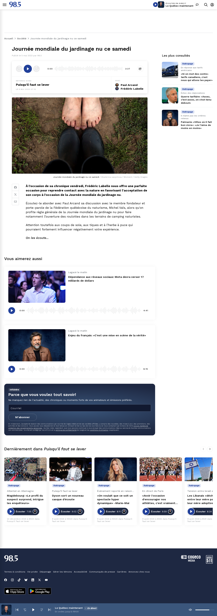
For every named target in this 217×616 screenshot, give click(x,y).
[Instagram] (12, 580)
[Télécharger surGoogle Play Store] (39, 591)
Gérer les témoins (62, 572)
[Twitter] (15, 194)
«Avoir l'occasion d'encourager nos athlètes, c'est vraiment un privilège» (158, 499)
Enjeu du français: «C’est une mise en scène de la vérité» (107, 335)
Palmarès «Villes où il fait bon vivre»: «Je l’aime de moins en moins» (196, 124)
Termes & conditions (14, 572)
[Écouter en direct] (155, 4)
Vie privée (32, 572)
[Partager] (140, 69)
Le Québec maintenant (179, 5)
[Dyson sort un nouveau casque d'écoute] (70, 469)
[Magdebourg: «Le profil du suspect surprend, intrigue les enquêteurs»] (25, 469)
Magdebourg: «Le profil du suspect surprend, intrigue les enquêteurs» (25, 499)
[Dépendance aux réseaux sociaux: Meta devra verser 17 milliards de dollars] (36, 287)
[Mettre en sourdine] (190, 609)
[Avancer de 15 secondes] (36, 69)
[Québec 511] (209, 562)
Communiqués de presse (102, 572)
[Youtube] (46, 580)
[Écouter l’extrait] (28, 69)
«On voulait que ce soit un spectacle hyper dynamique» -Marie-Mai (115, 499)
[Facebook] (15, 187)
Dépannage (45, 572)
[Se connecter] (212, 4)
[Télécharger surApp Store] (15, 591)
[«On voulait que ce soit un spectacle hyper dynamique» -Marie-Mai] (115, 469)
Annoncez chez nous (139, 572)
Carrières (121, 572)
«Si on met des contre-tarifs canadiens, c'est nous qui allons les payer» (197, 77)
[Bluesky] (26, 580)
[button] (17, 609)
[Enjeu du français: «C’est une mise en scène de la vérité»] (36, 345)
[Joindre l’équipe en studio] (197, 4)
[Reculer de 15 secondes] (19, 69)
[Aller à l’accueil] (15, 6)
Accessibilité (80, 572)
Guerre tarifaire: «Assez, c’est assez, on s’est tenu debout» (196, 99)
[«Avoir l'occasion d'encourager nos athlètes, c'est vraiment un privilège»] (161, 469)
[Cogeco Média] (191, 560)
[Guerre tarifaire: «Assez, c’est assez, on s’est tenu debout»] (170, 95)
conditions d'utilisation (99, 430)
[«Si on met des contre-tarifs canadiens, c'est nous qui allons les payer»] (170, 70)
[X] (39, 580)
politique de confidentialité (65, 430)
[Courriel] (15, 201)
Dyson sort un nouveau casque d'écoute (68, 497)
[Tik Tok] (19, 580)
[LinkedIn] (32, 580)
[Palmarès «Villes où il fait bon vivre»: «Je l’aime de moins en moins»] (170, 118)
